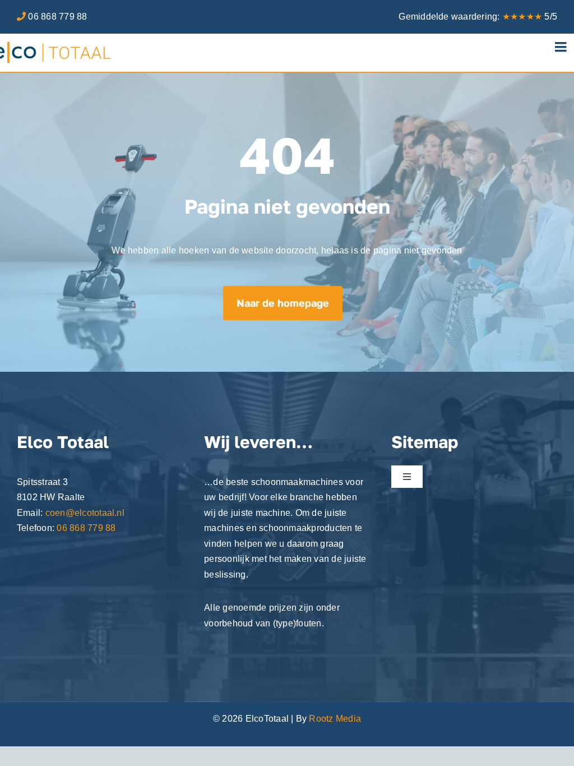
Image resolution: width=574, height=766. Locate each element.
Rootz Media (335, 718)
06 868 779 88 (57, 16)
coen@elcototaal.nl (84, 513)
